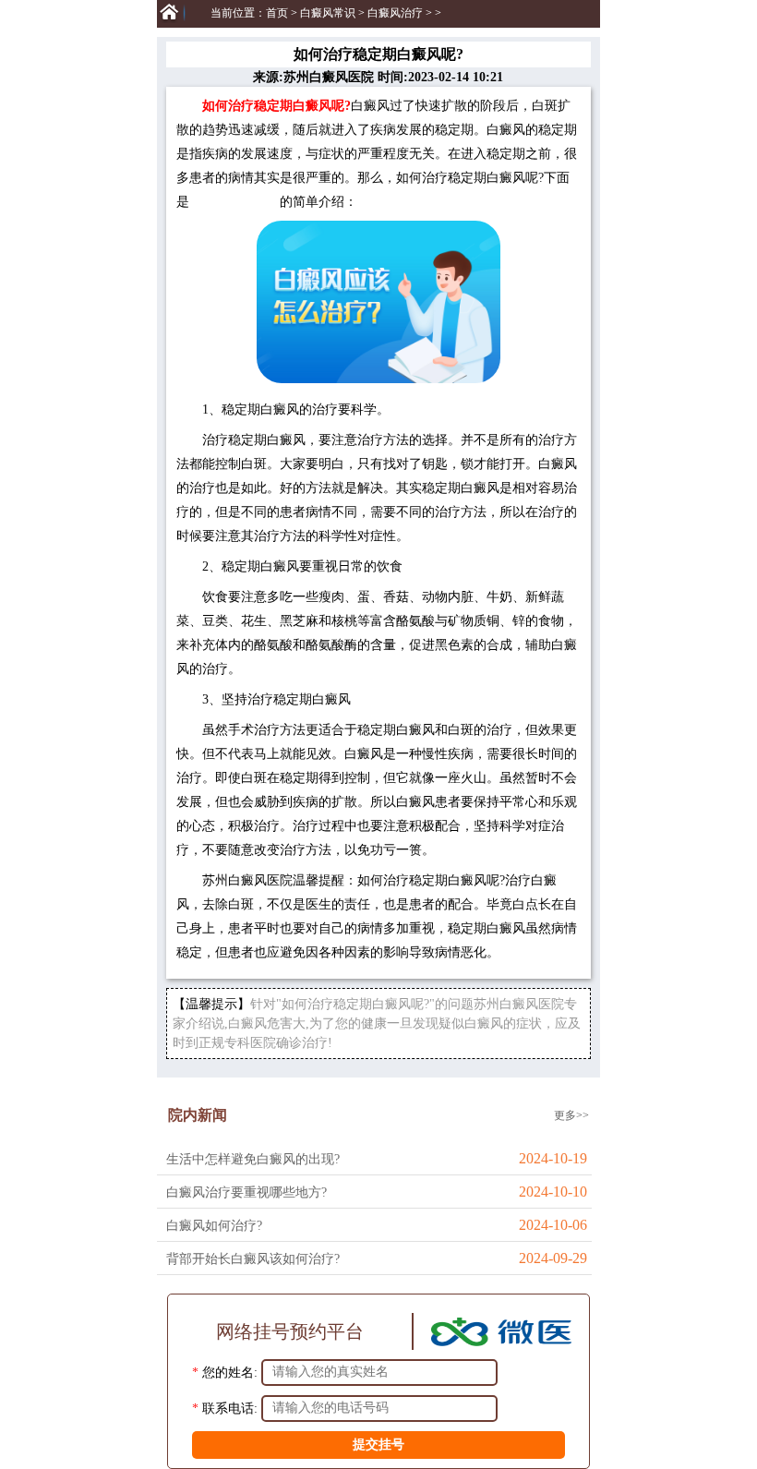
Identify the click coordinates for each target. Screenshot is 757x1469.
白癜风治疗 (395, 12)
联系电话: (230, 1408)
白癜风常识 (327, 12)
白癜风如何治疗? (214, 1226)
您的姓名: (230, 1372)
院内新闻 (197, 1115)
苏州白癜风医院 (234, 202)
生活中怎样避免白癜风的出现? (253, 1159)
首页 (277, 12)
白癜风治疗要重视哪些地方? (246, 1192)
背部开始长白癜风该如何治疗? (253, 1259)
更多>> (571, 1115)
